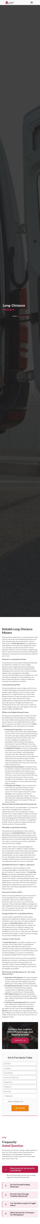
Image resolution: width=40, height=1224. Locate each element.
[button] (31, 2)
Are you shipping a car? (15, 1101)
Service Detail (23, 316)
